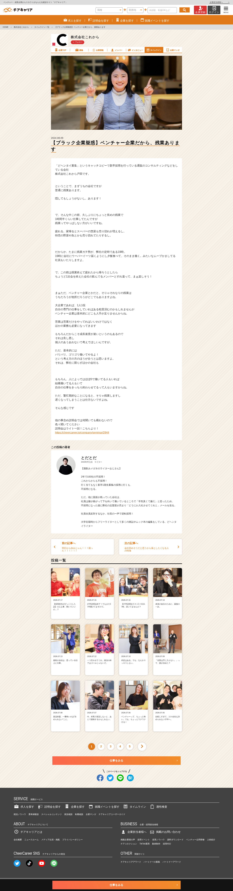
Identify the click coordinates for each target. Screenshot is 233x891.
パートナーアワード (172, 862)
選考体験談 (33, 814)
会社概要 (18, 839)
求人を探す (27, 806)
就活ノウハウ (20, 814)
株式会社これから (21, 27)
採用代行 (167, 844)
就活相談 (68, 814)
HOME (5, 27)
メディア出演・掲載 (50, 839)
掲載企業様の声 (128, 839)
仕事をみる (116, 760)
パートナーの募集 (152, 862)
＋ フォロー (78, 42)
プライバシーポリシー (72, 839)
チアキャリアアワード (131, 862)
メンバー (118, 50)
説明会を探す (52, 806)
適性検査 (161, 806)
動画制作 (156, 844)
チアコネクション (129, 844)
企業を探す (78, 806)
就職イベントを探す (107, 806)
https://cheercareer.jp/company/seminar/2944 (82, 432)
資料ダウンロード (175, 839)
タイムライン (156, 50)
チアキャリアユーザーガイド (112, 814)
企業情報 (100, 50)
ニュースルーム (31, 839)
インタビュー (137, 50)
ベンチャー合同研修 (195, 839)
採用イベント (143, 839)
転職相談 (79, 814)
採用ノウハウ (158, 839)
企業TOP (62, 50)
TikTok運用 (145, 844)
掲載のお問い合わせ (168, 831)
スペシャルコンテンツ (51, 814)
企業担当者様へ (219, 2)
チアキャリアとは (31, 831)
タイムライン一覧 (41, 27)
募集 (81, 50)
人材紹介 (211, 839)
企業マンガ (174, 50)
